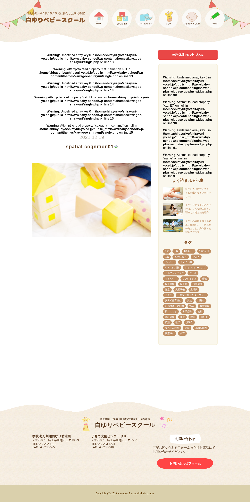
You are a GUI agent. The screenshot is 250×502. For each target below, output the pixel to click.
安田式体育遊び (173, 300)
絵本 (192, 317)
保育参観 (169, 284)
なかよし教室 (122, 24)
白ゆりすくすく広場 (192, 24)
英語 (167, 322)
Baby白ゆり (180, 256)
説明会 (189, 322)
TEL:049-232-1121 (44, 443)
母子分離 (187, 311)
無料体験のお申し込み (188, 54)
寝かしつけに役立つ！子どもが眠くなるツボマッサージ (198, 193)
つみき (196, 256)
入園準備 (180, 289)
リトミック (171, 278)
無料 (199, 311)
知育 (182, 317)
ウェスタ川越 (172, 267)
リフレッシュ (189, 278)
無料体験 (169, 317)
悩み (191, 306)
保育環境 (197, 284)
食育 (182, 333)
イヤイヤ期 (186, 262)
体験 (204, 278)
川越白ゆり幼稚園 (174, 306)
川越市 (200, 300)
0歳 (167, 251)
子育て (168, 295)
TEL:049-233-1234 (103, 443)
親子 (177, 322)
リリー (168, 24)
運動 (187, 328)
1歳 (176, 251)
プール (192, 273)
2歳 (167, 256)
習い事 (204, 317)
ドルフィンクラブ (145, 24)
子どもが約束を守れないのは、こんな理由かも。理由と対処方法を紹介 (198, 209)
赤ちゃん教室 (172, 328)
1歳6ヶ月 (204, 251)
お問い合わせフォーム (185, 463)
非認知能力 (201, 328)
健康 (167, 289)
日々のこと (171, 311)
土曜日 (193, 289)
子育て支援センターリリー (192, 295)
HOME (98, 24)
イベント (169, 262)
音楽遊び (169, 333)
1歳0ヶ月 (189, 251)
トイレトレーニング (195, 267)
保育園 (183, 284)
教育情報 (204, 306)
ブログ (215, 24)
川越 (189, 300)
